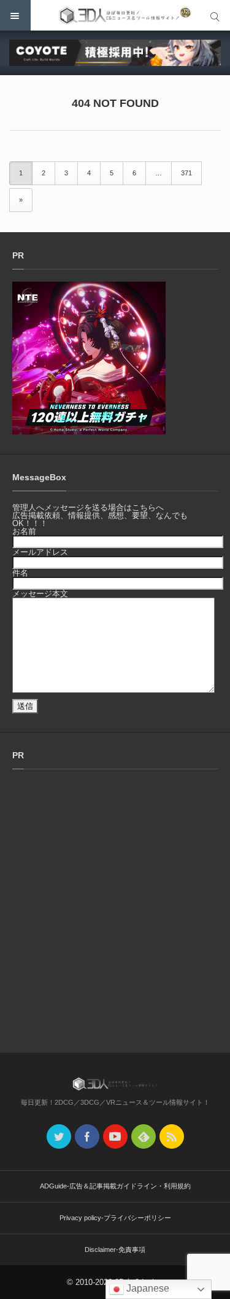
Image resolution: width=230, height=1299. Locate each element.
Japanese (146, 1288)
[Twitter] (59, 1136)
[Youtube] (115, 1136)
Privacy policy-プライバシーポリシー (115, 1217)
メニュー (15, 15)
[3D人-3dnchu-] (115, 15)
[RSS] (171, 1136)
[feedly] (143, 1136)
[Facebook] (87, 1136)
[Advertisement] (115, 911)
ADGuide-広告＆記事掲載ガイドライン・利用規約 (115, 1186)
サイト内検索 (214, 15)
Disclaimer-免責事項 (115, 1249)
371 (186, 173)
